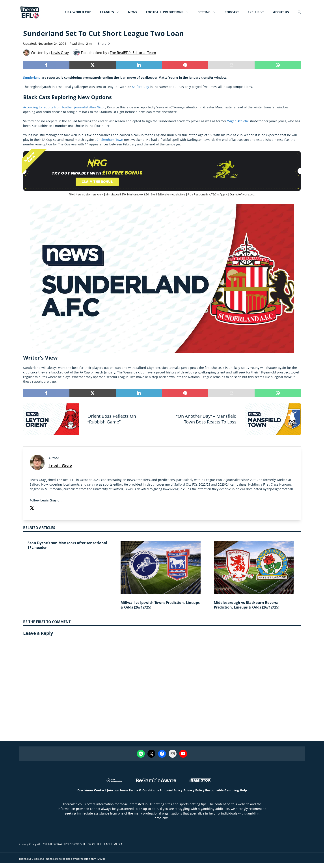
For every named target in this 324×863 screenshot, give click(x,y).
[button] (299, 12)
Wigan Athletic (238, 121)
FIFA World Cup (78, 12)
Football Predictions (164, 12)
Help (243, 790)
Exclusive (256, 12)
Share (102, 43)
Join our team (117, 790)
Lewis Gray (60, 466)
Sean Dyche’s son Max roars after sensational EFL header (67, 545)
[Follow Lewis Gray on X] (32, 508)
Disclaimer (85, 790)
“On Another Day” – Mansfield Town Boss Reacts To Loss (206, 419)
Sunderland (32, 77)
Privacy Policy (193, 790)
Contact (100, 790)
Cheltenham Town (110, 139)
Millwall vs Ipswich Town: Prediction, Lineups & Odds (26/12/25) (160, 605)
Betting (203, 12)
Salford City (140, 87)
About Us (281, 12)
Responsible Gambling (222, 790)
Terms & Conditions (144, 790)
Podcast (232, 12)
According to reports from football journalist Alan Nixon (64, 107)
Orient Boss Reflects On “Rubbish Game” (112, 419)
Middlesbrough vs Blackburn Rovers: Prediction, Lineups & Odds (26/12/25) (246, 605)
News (132, 12)
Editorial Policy (171, 790)
